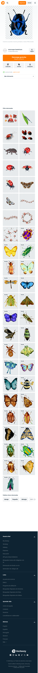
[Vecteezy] (3, 3)
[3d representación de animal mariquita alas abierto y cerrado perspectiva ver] (11, 168)
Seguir (32, 51)
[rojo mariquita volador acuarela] (11, 235)
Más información (8, 76)
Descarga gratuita (19, 58)
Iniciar (29, 3)
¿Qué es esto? (16, 72)
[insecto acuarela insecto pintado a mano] (11, 367)
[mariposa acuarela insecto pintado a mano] (11, 384)
